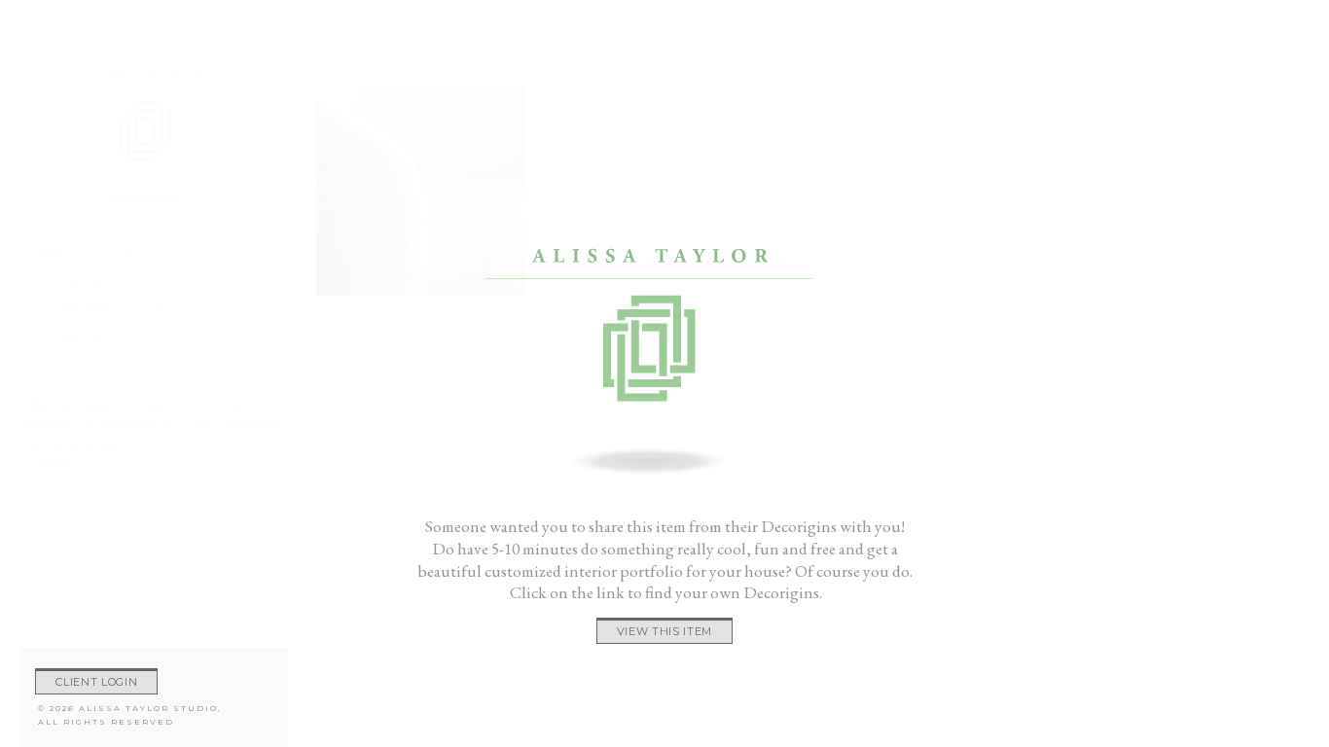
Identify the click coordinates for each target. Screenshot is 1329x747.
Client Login (96, 682)
